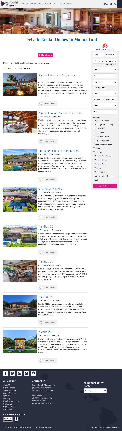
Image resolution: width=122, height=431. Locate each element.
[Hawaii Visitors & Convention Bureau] (8, 419)
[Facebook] (5, 373)
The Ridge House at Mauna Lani (58, 150)
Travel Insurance (9, 390)
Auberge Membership (104, 125)
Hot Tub (98, 152)
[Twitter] (12, 373)
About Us (6, 385)
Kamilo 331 (45, 226)
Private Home (100, 88)
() (107, 4)
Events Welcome (102, 140)
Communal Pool (102, 137)
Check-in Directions (11, 401)
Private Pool (100, 164)
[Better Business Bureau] (19, 419)
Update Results (105, 186)
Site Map (6, 398)
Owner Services (9, 393)
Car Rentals (8, 409)
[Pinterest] (33, 373)
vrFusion (100, 427)
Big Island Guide (9, 407)
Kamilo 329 (45, 261)
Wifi (96, 180)
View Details (50, 104)
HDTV (97, 148)
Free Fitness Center (103, 144)
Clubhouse (99, 133)
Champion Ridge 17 (51, 188)
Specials (6, 396)
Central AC (99, 129)
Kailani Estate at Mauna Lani (57, 75)
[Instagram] (26, 373)
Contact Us (7, 404)
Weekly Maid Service (104, 176)
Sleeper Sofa (100, 172)
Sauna (98, 168)
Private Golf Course (103, 156)
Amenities (96, 117)
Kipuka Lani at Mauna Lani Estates (60, 113)
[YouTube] (19, 373)
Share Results (46, 55)
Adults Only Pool (102, 121)
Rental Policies (9, 388)
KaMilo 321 (46, 296)
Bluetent (115, 427)
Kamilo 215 (45, 331)
